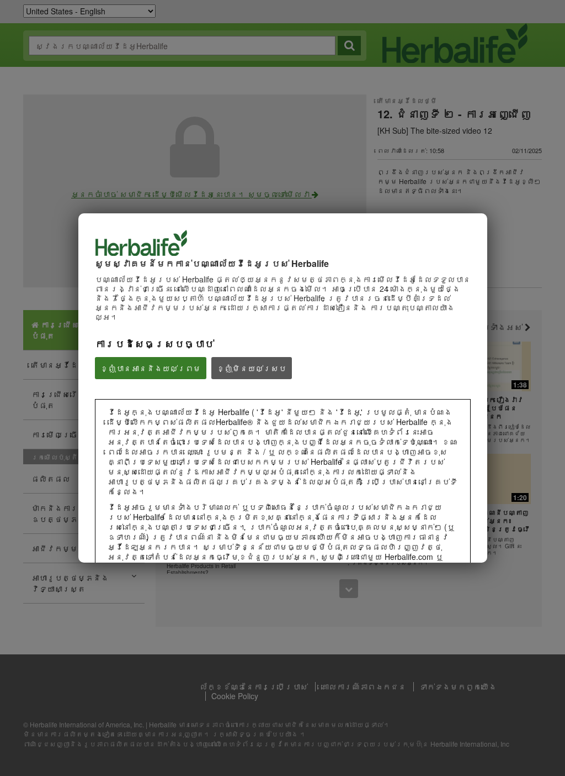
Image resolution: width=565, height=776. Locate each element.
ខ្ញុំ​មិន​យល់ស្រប (251, 368)
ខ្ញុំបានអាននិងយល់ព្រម (150, 368)
